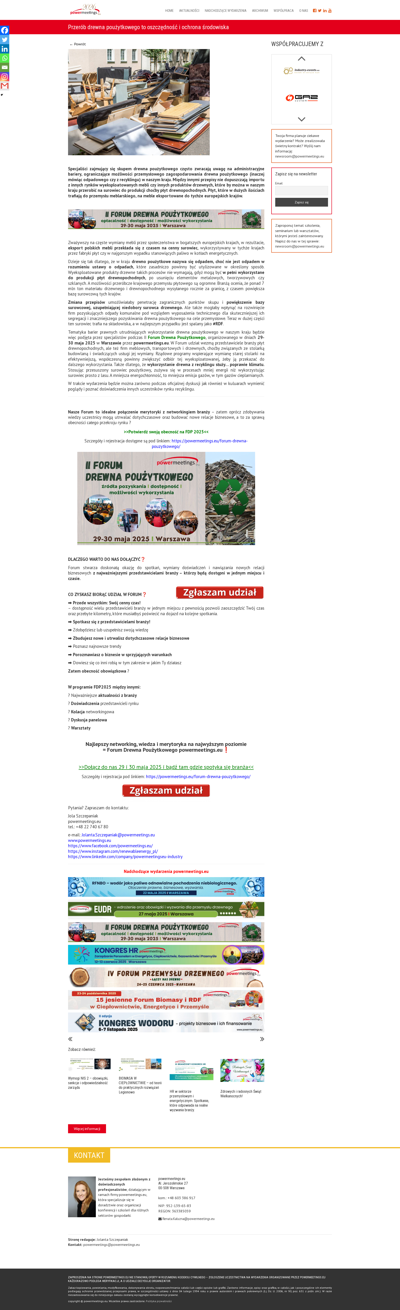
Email (279, 183)
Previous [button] (301, 117)
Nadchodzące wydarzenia (226, 11)
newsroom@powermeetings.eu (299, 156)
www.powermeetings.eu (89, 840)
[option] (302, 76)
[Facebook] (4, 30)
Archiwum (260, 11)
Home (169, 11)
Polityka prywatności (159, 1301)
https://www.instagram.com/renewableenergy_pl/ (113, 851)
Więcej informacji (87, 1128)
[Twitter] (4, 39)
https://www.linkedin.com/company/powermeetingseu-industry (125, 856)
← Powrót (77, 44)
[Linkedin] (4, 48)
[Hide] (2, 95)
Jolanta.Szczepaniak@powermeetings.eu (118, 835)
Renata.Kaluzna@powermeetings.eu (188, 1219)
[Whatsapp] (4, 58)
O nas (303, 11)
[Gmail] (4, 85)
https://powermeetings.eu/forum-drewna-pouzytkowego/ (200, 443)
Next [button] (301, 56)
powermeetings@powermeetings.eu (111, 1244)
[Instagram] (4, 76)
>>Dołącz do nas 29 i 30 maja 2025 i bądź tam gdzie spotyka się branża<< (166, 766)
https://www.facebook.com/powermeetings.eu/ (110, 845)
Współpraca (284, 11)
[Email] (4, 67)
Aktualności (189, 11)
